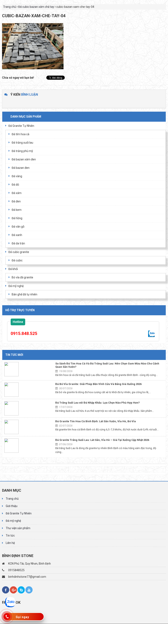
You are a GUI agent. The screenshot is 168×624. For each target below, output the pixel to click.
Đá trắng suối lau (22, 142)
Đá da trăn (18, 243)
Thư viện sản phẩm (18, 528)
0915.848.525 (24, 333)
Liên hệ (10, 543)
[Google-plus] (13, 589)
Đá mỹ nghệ (16, 286)
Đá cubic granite (18, 252)
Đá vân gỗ (18, 226)
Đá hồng (17, 218)
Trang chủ (9, 6)
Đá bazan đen (21, 167)
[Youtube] (29, 589)
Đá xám (17, 193)
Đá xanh (17, 235)
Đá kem (17, 209)
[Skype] (21, 589)
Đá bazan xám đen (24, 159)
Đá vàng (17, 176)
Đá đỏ (15, 184)
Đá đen (16, 201)
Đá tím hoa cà (20, 134)
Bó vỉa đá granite (22, 277)
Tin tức (10, 535)
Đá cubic (17, 260)
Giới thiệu (11, 506)
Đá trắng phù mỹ (22, 151)
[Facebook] (5, 589)
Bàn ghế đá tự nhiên (24, 294)
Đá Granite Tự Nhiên (21, 125)
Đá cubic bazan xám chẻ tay (36, 6)
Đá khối (13, 269)
